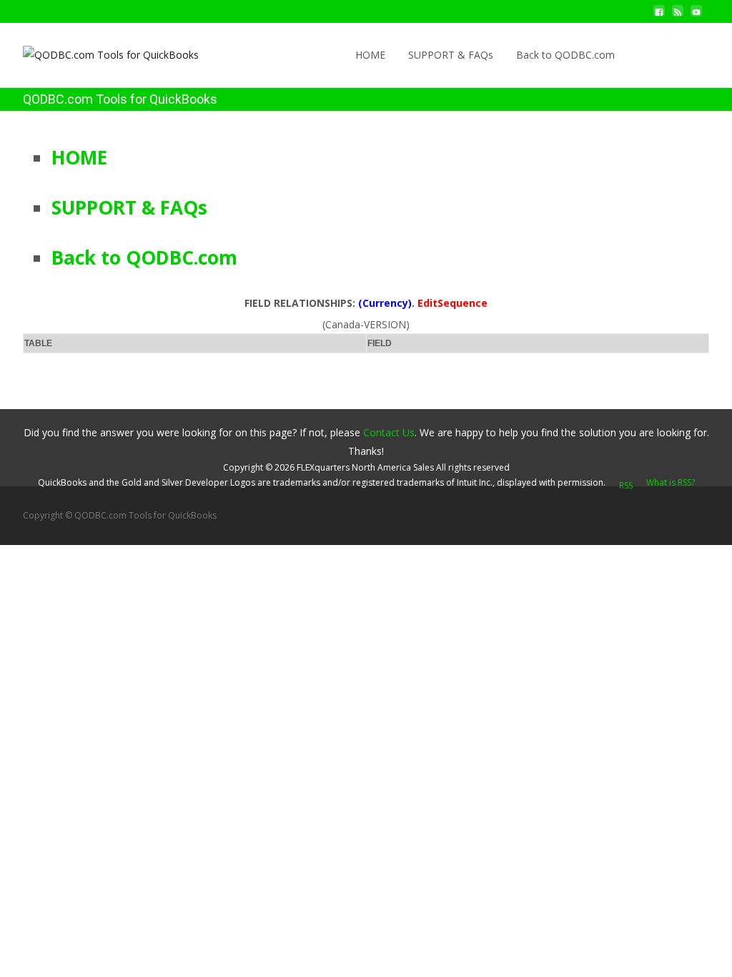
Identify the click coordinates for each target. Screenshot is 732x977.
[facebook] (659, 16)
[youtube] (696, 16)
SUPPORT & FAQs (450, 55)
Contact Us (389, 432)
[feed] (677, 16)
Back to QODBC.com (565, 55)
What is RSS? (670, 482)
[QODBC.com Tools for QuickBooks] (99, 51)
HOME (370, 55)
